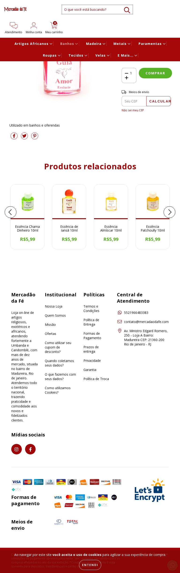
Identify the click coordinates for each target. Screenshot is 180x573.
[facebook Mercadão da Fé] (30, 449)
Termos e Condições (91, 308)
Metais (120, 43)
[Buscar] (127, 10)
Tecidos (76, 55)
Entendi (90, 565)
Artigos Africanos (32, 43)
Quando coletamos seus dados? (59, 363)
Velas (101, 55)
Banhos (67, 43)
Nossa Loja (53, 306)
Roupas (50, 55)
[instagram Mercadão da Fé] (16, 449)
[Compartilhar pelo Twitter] (25, 137)
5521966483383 (136, 312)
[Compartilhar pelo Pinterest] (34, 137)
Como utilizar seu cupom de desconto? (58, 347)
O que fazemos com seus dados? (60, 376)
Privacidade (92, 360)
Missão (50, 324)
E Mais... (126, 55)
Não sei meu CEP (133, 110)
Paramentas (151, 43)
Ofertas (50, 333)
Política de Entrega (91, 322)
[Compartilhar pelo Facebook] (15, 137)
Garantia (89, 369)
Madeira (94, 43)
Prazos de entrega (91, 349)
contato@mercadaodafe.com (146, 321)
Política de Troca (96, 379)
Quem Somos (55, 315)
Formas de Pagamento (92, 335)
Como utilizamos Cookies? (58, 390)
